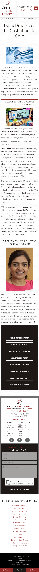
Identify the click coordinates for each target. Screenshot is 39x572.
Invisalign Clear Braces (19, 540)
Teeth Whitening (19, 537)
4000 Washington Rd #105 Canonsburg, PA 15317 (24, 7)
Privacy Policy (19, 562)
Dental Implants (19, 526)
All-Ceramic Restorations (20, 543)
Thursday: (10, 429)
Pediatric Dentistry (20, 345)
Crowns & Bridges (19, 517)
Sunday (9, 436)
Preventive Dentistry (19, 338)
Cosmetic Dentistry (19, 358)
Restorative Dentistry (19, 351)
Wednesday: (11, 427)
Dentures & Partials (19, 520)
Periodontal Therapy (19, 365)
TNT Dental (28, 560)
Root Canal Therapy (19, 523)
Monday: (10, 423)
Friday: (9, 431)
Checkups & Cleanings (19, 509)
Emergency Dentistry (19, 378)
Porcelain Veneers (19, 532)
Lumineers (19, 534)
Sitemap (19, 558)
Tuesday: (10, 425)
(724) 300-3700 (25, 10)
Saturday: (10, 434)
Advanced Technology (19, 372)
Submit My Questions (19, 489)
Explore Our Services (19, 385)
